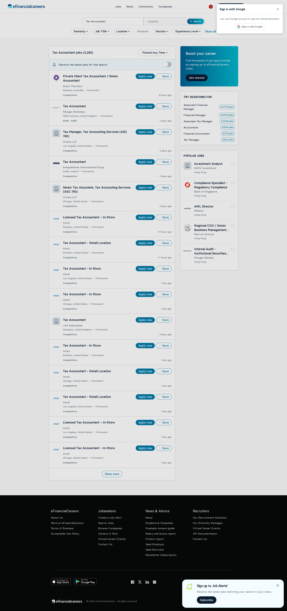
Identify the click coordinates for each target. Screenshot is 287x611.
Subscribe (206, 600)
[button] (143, 305)
